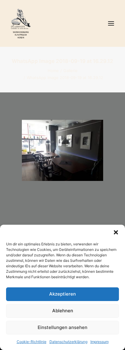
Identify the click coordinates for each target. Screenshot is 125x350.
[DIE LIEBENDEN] (62, 23)
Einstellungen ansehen (62, 327)
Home (53, 70)
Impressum (99, 341)
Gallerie (70, 70)
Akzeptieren (62, 294)
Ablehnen (62, 311)
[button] (116, 232)
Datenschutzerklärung (68, 341)
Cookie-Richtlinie (31, 341)
